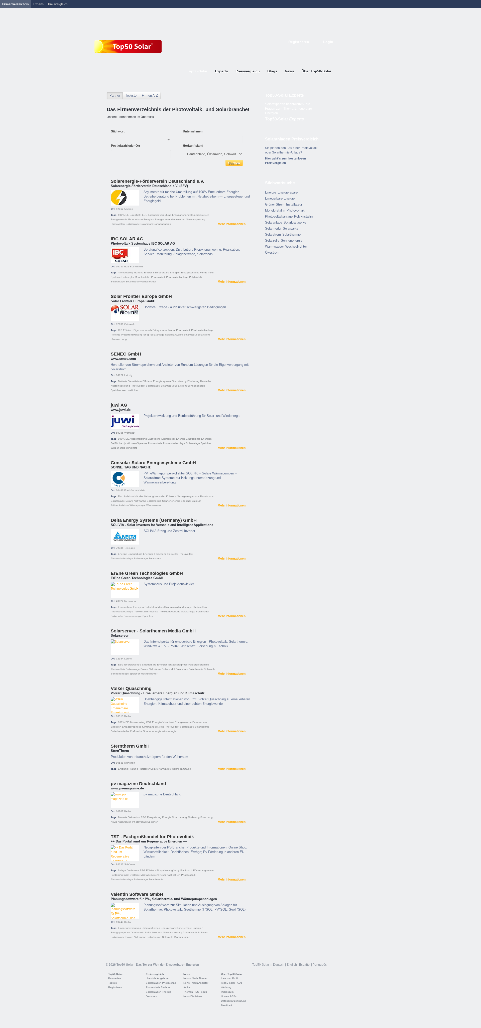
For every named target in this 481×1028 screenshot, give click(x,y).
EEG (145, 215)
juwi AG (119, 405)
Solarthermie (154, 500)
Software (203, 932)
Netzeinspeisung (195, 219)
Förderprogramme (198, 664)
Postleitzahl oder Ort (125, 145)
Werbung (226, 987)
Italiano (320, 49)
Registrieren (298, 42)
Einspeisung (154, 817)
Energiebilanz (169, 928)
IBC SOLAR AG (127, 238)
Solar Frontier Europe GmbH (141, 296)
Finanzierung (179, 381)
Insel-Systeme (139, 443)
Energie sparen (162, 381)
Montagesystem (150, 875)
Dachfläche (154, 438)
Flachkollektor (126, 496)
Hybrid (126, 443)
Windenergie (118, 447)
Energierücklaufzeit (163, 722)
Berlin (127, 716)
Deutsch (298, 49)
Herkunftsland (193, 145)
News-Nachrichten (121, 821)
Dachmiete (133, 870)
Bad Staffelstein (133, 266)
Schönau (129, 864)
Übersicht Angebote (157, 978)
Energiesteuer (200, 215)
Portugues (326, 49)
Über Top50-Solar (231, 974)
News (186, 974)
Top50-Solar (284, 119)
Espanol (315, 49)
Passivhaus (206, 496)
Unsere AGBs (228, 996)
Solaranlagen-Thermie (158, 991)
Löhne (128, 658)
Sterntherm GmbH (130, 746)
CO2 (148, 722)
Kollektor (171, 496)
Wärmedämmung (181, 768)
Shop (146, 334)
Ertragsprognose (178, 664)
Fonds (203, 272)
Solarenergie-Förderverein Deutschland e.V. (157, 181)
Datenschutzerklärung (233, 1000)
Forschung (160, 554)
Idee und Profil (229, 978)
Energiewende (119, 219)
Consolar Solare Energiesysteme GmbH (153, 462)
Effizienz (149, 272)
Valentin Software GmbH (137, 894)
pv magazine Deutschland (138, 783)
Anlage (122, 870)
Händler (139, 496)
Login (328, 42)
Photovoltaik (118, 224)
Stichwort (118, 131)
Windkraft (131, 447)
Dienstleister (135, 381)
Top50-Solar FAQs (231, 982)
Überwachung (119, 339)
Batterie (138, 272)
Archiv (186, 987)
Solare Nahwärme (136, 500)
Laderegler (128, 277)
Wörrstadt (129, 432)
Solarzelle (209, 669)
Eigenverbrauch (143, 330)
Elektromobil (168, 438)
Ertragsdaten (162, 219)
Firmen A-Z (150, 95)
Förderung (193, 381)
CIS (120, 330)
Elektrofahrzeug (151, 928)
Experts (38, 4)
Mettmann (130, 601)
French (309, 49)
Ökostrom (272, 252)
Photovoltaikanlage (177, 277)
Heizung (149, 496)
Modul (171, 330)
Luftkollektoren (153, 932)
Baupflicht (135, 215)
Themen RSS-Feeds (195, 991)
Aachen (128, 209)
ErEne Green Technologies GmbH (147, 573)
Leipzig (128, 375)
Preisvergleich (155, 974)
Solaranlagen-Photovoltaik (161, 982)
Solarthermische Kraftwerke (126, 731)
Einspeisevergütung (159, 215)
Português (320, 964)
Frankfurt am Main (134, 490)
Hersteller (205, 381)
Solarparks (117, 616)
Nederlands (331, 49)
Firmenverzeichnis (15, 4)
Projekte (115, 334)
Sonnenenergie (163, 224)
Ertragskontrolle (190, 272)
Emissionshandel (182, 215)
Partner (114, 95)
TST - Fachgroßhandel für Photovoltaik (152, 836)
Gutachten (151, 607)
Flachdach (186, 870)
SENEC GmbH (126, 354)
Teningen (129, 548)
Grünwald (129, 324)
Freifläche (116, 443)
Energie (180, 438)
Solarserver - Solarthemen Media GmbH (153, 630)
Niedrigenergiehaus (188, 496)
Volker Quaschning (131, 688)
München (129, 762)
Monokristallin (142, 277)
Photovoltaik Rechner (158, 987)
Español (304, 964)
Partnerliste (114, 978)
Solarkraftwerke (174, 334)
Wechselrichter (147, 281)
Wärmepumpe (138, 505)
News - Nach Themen (195, 978)
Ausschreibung (138, 438)
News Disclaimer (192, 996)
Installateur (294, 204)
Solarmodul (132, 281)
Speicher (116, 390)
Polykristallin (196, 277)
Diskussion (134, 817)
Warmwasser (153, 505)
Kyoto (160, 726)
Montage (187, 607)
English (304, 49)
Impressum (227, 991)
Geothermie (137, 932)
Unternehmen (192, 131)
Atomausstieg (126, 272)
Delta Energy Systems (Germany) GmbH (154, 520)
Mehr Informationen (232, 224)
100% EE (123, 215)
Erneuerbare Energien (141, 219)
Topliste (131, 95)
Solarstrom (147, 224)
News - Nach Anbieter (195, 982)
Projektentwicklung (132, 334)
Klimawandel (178, 219)
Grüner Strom (275, 204)
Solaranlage (133, 224)
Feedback (226, 1005)
